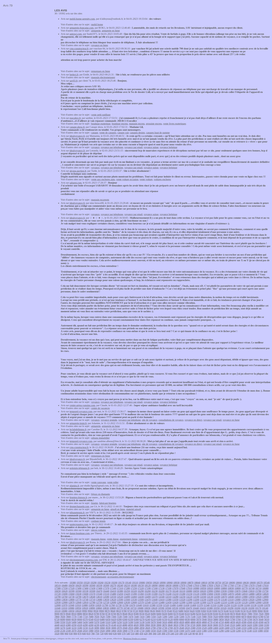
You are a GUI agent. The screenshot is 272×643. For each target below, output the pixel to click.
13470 (147, 599)
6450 (107, 619)
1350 (209, 630)
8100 (227, 613)
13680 (99, 599)
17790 (224, 585)
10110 (57, 611)
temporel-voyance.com (81, 411)
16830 (231, 588)
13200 (210, 599)
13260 (196, 599)
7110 (198, 616)
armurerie (96, 30)
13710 (92, 599)
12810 (85, 602)
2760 (159, 628)
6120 (170, 619)
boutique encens (120, 123)
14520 (120, 596)
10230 (244, 608)
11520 (166, 605)
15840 (244, 591)
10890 (92, 608)
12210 (224, 602)
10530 (175, 608)
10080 (64, 611)
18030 (168, 585)
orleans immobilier (100, 438)
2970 (119, 628)
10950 (78, 608)
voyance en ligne (99, 45)
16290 (141, 591)
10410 (203, 608)
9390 (197, 611)
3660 (204, 625)
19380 (73, 582)
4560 (249, 622)
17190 (147, 588)
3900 (158, 625)
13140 (224, 599)
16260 (147, 591)
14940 (238, 594)
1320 (215, 630)
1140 (249, 630)
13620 (113, 599)
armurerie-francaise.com (82, 27)
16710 (258, 588)
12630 (127, 602)
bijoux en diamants (100, 494)
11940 (71, 605)
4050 (130, 625)
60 (197, 633)
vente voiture (146, 179)
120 (190, 633)
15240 (168, 594)
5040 (159, 622)
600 (119, 633)
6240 (147, 619)
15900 (230, 591)
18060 (161, 585)
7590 (107, 616)
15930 (224, 591)
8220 (204, 613)
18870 (190, 582)
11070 (267, 605)
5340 (102, 622)
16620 (64, 591)
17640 (258, 585)
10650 (147, 608)
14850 (258, 594)
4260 (91, 625)
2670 (175, 628)
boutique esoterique (100, 123)
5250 (119, 622)
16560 (78, 591)
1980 (91, 630)
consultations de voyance (171, 420)
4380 (68, 625)
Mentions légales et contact (135, 638)
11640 (139, 605)
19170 (121, 582)
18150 (141, 585)
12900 (64, 602)
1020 (57, 633)
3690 (198, 625)
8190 (209, 613)
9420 (192, 611)
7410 (141, 616)
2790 (153, 628)
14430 (141, 596)
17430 (92, 588)
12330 (196, 602)
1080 (260, 630)
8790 (96, 613)
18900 (183, 582)
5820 (227, 619)
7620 (102, 616)
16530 (85, 591)
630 (115, 633)
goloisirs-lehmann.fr (79, 468)
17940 (189, 585)
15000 (224, 594)
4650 (232, 622)
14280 (175, 596)
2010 (85, 630)
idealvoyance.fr (77, 136)
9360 (203, 611)
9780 (124, 611)
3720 (192, 625)
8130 (221, 613)
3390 (255, 625)
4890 (187, 622)
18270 (113, 585)
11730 (119, 605)
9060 (260, 611)
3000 (113, 628)
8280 (193, 613)
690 (106, 633)
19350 (79, 582)
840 (84, 633)
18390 (85, 585)
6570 (85, 619)
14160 (203, 596)
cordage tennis (98, 521)
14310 (168, 596)
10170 (258, 608)
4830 (198, 622)
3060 (102, 628)
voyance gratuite (109, 420)
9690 (141, 611)
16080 (189, 591)
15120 (196, 594)
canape (94, 132)
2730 (164, 628)
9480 (180, 611)
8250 (198, 613)
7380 (147, 616)
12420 (175, 602)
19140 (128, 582)
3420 (249, 625)
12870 (71, 602)
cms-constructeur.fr (79, 48)
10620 (154, 608)
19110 (135, 582)
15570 (92, 594)
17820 (217, 585)
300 (163, 633)
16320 (134, 591)
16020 (203, 591)
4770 (209, 622)
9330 (209, 611)
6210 (153, 619)
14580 (106, 596)
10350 (216, 608)
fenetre (94, 503)
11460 (179, 605)
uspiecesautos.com (79, 524)
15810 (251, 591)
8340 (181, 613)
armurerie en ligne (111, 30)
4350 (73, 625)
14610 (99, 596)
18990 (162, 582)
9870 (107, 611)
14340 (161, 596)
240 (172, 633)
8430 (164, 613)
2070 (73, 630)
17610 (265, 585)
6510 (96, 619)
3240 (68, 628)
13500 (141, 599)
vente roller (112, 482)
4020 (136, 625)
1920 (102, 630)
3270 (62, 628)
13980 (244, 596)
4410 (62, 625)
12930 (57, 602)
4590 (243, 622)
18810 (204, 582)
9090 (254, 611)
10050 (71, 611)
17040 (182, 588)
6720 (57, 619)
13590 (120, 599)
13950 (251, 596)
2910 (130, 628)
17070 (175, 588)
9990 (84, 611)
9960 (90, 611)
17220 (141, 588)
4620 (238, 622)
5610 (266, 619)
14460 (134, 596)
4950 (175, 622)
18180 (134, 585)
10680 (140, 608)
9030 (265, 611)
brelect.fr (74, 74)
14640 (92, 596)
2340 (238, 628)
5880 (215, 619)
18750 (218, 582)
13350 (175, 599)
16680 (265, 588)
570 (124, 633)
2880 (136, 628)
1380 (204, 630)
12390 (182, 602)
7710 (85, 616)
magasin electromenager (103, 77)
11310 (213, 605)
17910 (196, 585)
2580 (193, 628)
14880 (251, 594)
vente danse (113, 539)
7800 (68, 616)
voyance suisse (151, 147)
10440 (196, 608)
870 (80, 633)
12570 (141, 602)
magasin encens (137, 123)
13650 (106, 599)
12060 (258, 602)
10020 (78, 611)
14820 (265, 594)
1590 (164, 630)
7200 (181, 616)
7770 (73, 616)
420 (146, 633)
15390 (134, 594)
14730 (71, 596)
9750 (129, 611)
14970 (231, 594)
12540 (147, 602)
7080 (204, 616)
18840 (197, 582)
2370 (232, 628)
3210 (73, 628)
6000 (193, 619)
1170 (243, 630)
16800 (238, 588)
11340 (207, 605)
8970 (62, 613)
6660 (68, 619)
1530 (175, 630)
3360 (260, 625)
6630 (73, 619)
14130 (210, 596)
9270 (220, 611)
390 (150, 633)
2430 (221, 628)
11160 (247, 605)
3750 (187, 625)
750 (97, 633)
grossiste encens (154, 123)
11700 (125, 605)
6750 (266, 616)
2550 (198, 628)
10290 (230, 608)
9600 (158, 611)
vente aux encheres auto (103, 179)
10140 (265, 608)
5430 (85, 622)
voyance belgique (168, 147)
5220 (125, 622)
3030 (107, 628)
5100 (147, 622)
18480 (64, 585)
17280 (127, 588)
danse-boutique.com (80, 533)
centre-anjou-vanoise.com (82, 405)
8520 (147, 613)
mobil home (97, 24)
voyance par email (133, 147)
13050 (244, 599)
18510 (57, 585)
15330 (147, 594)
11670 (132, 605)
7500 (125, 616)
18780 (211, 582)
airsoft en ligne (117, 509)
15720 (57, 594)
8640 (125, 613)
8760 (102, 613)
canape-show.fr (77, 127)
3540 (226, 625)
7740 (79, 616)
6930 (232, 616)
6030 (187, 619)
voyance (95, 147)
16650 (57, 591)
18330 (99, 585)
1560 (170, 630)
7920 (261, 613)
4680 (227, 622)
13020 (251, 599)
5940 (204, 619)
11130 (254, 605)
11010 (64, 608)
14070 (224, 596)
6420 (113, 619)
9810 (118, 611)
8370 (175, 613)
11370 (200, 605)
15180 (182, 594)
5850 (221, 619)
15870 (237, 591)
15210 (175, 594)
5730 (243, 619)
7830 (62, 616)
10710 (133, 608)
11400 (193, 605)
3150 (85, 628)
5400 (91, 622)
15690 (64, 594)
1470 (187, 630)
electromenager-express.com (84, 559)
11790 (105, 605)
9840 (112, 611)
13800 (71, 599)
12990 (258, 599)
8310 (187, 613)
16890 (217, 588)
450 (141, 633)
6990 (221, 616)
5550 (62, 622)
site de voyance (149, 420)
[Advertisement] (26, 31)
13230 (203, 599)
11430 (186, 605)
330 (159, 633)
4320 (79, 625)
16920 (210, 588)
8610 (130, 613)
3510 (232, 625)
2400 (227, 628)
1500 (181, 630)
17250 (134, 588)
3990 (141, 625)
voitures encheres (162, 179)
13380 (168, 599)
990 (62, 633)
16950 (203, 588)
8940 (68, 613)
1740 (136, 630)
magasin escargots (100, 199)
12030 (265, 602)
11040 (57, 608)
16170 (168, 591)
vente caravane (98, 482)
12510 (154, 602)
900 (75, 633)
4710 (221, 622)
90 (193, 633)
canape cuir (123, 132)
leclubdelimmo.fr (78, 429)
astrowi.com (76, 34)
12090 (251, 602)
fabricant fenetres (107, 503)
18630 (246, 582)
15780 (258, 591)
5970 (198, 619)
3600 (215, 625)
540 (128, 633)
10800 (113, 608)
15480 (113, 594)
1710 (141, 630)
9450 (186, 611)
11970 (64, 605)
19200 (114, 582)
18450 (71, 585)
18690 (232, 582)
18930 (176, 582)
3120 (91, 628)
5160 (136, 622)
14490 (127, 596)
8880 (79, 613)
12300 (203, 602)
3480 (238, 625)
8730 (107, 613)
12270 (210, 602)
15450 (120, 594)
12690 (113, 602)
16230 (154, 591)
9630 (152, 611)
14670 (85, 596)
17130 (161, 588)
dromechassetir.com (79, 506)
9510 (175, 611)
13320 (182, 599)
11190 (240, 605)
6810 (255, 616)
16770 (244, 588)
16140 (175, 591)
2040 (79, 630)
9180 (237, 611)
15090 (203, 594)
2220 (261, 628)
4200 (102, 625)
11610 (146, 605)
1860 (113, 630)
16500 (92, 591)
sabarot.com (76, 182)
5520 (68, 622)
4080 (124, 625)
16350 (127, 591)
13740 (85, 599)
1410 (198, 630)
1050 (266, 630)
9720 (135, 611)
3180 (79, 628)
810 (88, 633)
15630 (78, 594)
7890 (266, 613)
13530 (134, 599)
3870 (164, 625)
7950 (255, 613)
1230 (232, 630)
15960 (217, 591)
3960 (147, 625)
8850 (85, 613)
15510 (106, 594)
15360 (141, 594)
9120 (248, 611)
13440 (154, 599)
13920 (258, 596)
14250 (182, 596)
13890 (265, 596)
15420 (127, 594)
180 (181, 633)
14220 (189, 596)
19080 (142, 582)
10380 (210, 608)
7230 (175, 616)
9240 (226, 611)
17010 (189, 588)
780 (93, 633)
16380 (120, 591)
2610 (187, 628)
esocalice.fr (75, 118)
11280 (220, 605)
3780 (181, 625)
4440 (57, 625)
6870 (243, 616)
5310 (107, 622)
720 (102, 633)
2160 (57, 630)
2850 (141, 628)
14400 (147, 596)
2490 (209, 628)
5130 (141, 622)
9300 (214, 611)
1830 (119, 630)
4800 (204, 622)
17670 (251, 585)
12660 (120, 602)
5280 (113, 622)
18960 (169, 582)
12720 (106, 602)
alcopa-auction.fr (78, 171)
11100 (260, 605)
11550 (159, 605)
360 (154, 633)
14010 (238, 596)
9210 (231, 611)
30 (200, 633)
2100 (68, 630)
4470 (266, 622)
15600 (85, 594)
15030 (217, 594)
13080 (237, 599)
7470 (130, 616)
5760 (238, 619)
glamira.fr (74, 485)
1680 (147, 630)
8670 (119, 613)
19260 (100, 582)
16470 (99, 591)
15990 (210, 591)
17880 (203, 585)
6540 (91, 619)
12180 (231, 602)
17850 (210, 585)
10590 (161, 608)
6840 (249, 616)
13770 (78, 599)
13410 (161, 599)
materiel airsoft (133, 509)
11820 (98, 605)
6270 (141, 619)
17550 (64, 588)
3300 (57, 628)
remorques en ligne (100, 71)
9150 (243, 611)
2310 (243, 628)
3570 (221, 625)
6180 (159, 619)
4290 (85, 625)
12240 (217, 602)
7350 (153, 616)
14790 (57, 596)
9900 (101, 611)
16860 (224, 588)
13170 (217, 599)
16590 (71, 591)
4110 (119, 625)
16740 (251, 588)
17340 (113, 588)
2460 (215, 628)
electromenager (98, 576)
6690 (62, 619)
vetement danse (146, 539)
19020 (156, 582)
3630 (209, 625)
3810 (175, 625)
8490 (153, 613)
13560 (127, 599)
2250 (255, 628)
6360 (125, 619)
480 (137, 633)
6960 (226, 616)
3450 (243, 625)
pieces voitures (98, 530)
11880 (85, 605)
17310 (120, 588)
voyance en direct (193, 420)
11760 (112, 605)
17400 (99, 588)
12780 (92, 602)
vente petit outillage (100, 114)
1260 (227, 630)
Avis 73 (7, 5)
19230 (107, 582)
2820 (147, 628)
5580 (57, 622)
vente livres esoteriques (174, 123)
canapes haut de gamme (158, 132)
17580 (57, 588)
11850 (91, 605)
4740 (215, 622)
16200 (161, 591)
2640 (181, 628)
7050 (209, 616)
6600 (79, 619)
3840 (170, 625)
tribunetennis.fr (77, 512)
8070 (232, 613)
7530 (119, 616)
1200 (238, 630)
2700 (170, 628)
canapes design (137, 132)
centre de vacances (100, 408)
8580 (136, 613)
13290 (189, 599)
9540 (169, 611)
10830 (106, 608)
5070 (153, 622)
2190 (266, 628)
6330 (130, 619)
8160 (215, 613)
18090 (154, 585)
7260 (170, 616)
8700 (113, 613)
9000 (57, 613)
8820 (91, 613)
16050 (196, 591)
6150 (164, 619)
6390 (119, 619)
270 (168, 633)
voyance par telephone (112, 147)
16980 (196, 588)
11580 (152, 605)
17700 (244, 585)
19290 (93, 582)
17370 (106, 588)
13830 (64, 599)
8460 (159, 613)
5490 (73, 622)
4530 (255, 622)
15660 (71, 594)
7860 (57, 616)
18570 (259, 582)
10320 (223, 608)
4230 (96, 625)
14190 (196, 596)
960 (66, 633)
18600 (252, 582)
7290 (164, 616)
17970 (182, 585)
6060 (181, 619)
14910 (244, 594)
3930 (153, 625)
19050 (149, 582)
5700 (249, 619)
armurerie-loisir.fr (78, 423)
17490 (78, 588)
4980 (170, 622)
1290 (221, 630)
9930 (95, 611)
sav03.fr (73, 80)
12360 (189, 602)
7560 (113, 616)
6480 (102, 619)
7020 (215, 616)
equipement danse (129, 539)
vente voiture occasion (127, 179)
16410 (113, 591)
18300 (106, 585)
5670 (255, 619)
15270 (161, 594)
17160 (154, 588)
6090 (175, 619)
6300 (136, 619)
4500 (261, 622)
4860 (193, 622)
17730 (238, 585)
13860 (57, 599)
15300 (154, 594)
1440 (193, 630)
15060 (210, 594)
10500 (182, 608)
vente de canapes (107, 132)
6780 (260, 616)
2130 (62, 630)
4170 (107, 625)
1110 (254, 630)
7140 (193, 616)
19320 (86, 582)
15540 (99, 594)
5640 (261, 619)
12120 (244, 602)
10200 (251, 608)
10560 (168, 608)
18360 (92, 585)
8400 (170, 613)
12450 (168, 602)
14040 (231, 596)
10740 (126, 608)
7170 (187, 616)
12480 (161, 602)
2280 (249, 628)
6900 (238, 616)
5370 (96, 622)
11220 (234, 605)
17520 (71, 588)
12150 (238, 602)
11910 (78, 605)
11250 (227, 605)
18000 (175, 585)
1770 (130, 630)
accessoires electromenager (120, 576)
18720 (225, 582)
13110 (231, 599)
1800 (125, 630)
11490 (173, 605)
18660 (239, 582)
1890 (107, 630)
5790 (232, 619)
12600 (134, 602)
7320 (159, 616)
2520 (204, 628)
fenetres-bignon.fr (78, 497)
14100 (217, 596)
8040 (238, 613)
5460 (79, 622)
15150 (189, 594)
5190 (130, 622)
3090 (96, 628)
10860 (99, 608)
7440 (136, 616)
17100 (168, 588)
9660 (146, 611)
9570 (163, 611)
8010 (243, 613)
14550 (113, 596)
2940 (125, 628)
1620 (159, 630)
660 (110, 633)
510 (132, 633)
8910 (73, 613)
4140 (113, 625)
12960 (265, 599)
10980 (71, 608)
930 (71, 633)
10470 (189, 608)
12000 (57, 605)
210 (176, 633)
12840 (78, 602)
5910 (209, 619)
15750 (265, 591)
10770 (119, 608)
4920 (181, 622)
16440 (106, 591)
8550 (141, 613)
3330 (266, 625)
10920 (85, 608)
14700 (78, 596)
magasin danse (98, 539)
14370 (154, 596)
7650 (96, 616)
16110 (182, 591)
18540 (266, 582)
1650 (153, 630)
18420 (78, 585)
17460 (85, 588)
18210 (127, 585)
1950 (96, 630)
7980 (249, 613)
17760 (231, 585)
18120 (147, 585)
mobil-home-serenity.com (82, 18)
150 (185, 633)
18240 (120, 585)
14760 (64, 596)
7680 (91, 616)
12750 (99, 602)
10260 (237, 608)
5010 (164, 622)
